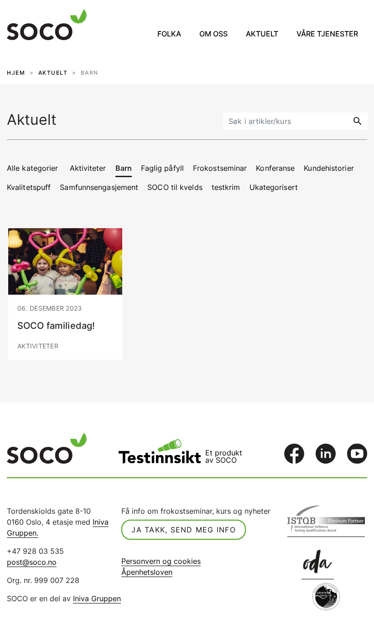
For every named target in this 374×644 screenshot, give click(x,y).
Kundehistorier (328, 168)
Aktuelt (262, 33)
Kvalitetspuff (29, 187)
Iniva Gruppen (97, 598)
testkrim (226, 187)
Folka (169, 33)
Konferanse (275, 168)
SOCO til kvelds (175, 187)
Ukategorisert (273, 187)
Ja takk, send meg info (183, 529)
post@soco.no (32, 562)
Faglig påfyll (162, 168)
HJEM (16, 72)
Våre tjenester (327, 33)
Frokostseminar (220, 168)
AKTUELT (53, 72)
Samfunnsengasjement (99, 187)
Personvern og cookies (161, 561)
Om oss (213, 33)
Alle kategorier (32, 168)
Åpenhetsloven (146, 572)
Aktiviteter (88, 168)
